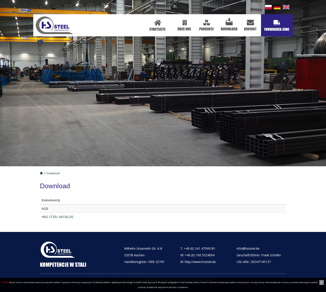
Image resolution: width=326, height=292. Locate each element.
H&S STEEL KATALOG (57, 217)
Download (53, 173)
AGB (45, 208)
